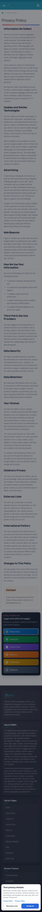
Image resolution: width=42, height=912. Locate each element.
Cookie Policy (8, 901)
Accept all (30, 906)
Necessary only (12, 906)
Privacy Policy (20, 901)
